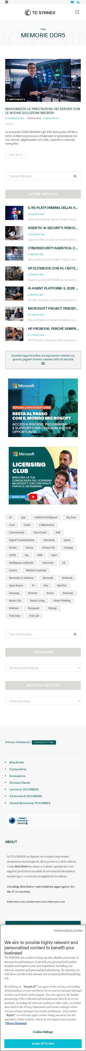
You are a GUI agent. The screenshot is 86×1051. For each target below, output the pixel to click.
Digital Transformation (21, 540)
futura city (48, 547)
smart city (15, 600)
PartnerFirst (17, 769)
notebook (67, 577)
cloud (27, 524)
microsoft (48, 577)
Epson (67, 540)
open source (16, 585)
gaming (68, 547)
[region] (43, 988)
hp (26, 555)
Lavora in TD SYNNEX (23, 789)
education (49, 540)
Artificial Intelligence (45, 517)
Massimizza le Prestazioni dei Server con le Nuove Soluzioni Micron (42, 111)
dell (58, 532)
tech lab (34, 615)
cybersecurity (16, 532)
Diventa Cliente (19, 783)
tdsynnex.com (56, 901)
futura (29, 547)
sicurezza (68, 593)
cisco (12, 524)
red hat (61, 585)
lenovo (13, 570)
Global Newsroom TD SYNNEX (29, 803)
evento (13, 547)
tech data (14, 615)
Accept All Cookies (43, 1043)
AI (10, 517)
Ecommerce (17, 776)
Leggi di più (16, 155)
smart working (62, 600)
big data (71, 517)
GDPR (12, 555)
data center (40, 532)
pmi (46, 585)
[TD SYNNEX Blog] (40, 12)
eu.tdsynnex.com (36, 901)
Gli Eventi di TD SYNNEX (25, 796)
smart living (37, 600)
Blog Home (16, 762)
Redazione (34, 118)
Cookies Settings (44, 742)
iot (63, 562)
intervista (47, 562)
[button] (77, 12)
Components (16, 99)
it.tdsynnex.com (16, 901)
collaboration (46, 524)
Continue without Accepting (68, 930)
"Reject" (10, 1015)
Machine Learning (36, 570)
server (50, 593)
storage (52, 608)
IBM (39, 555)
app (23, 517)
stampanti (33, 608)
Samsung (14, 593)
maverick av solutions (21, 577)
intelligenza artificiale (21, 562)
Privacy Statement (17, 742)
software (14, 608)
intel (54, 555)
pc (33, 585)
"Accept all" (30, 986)
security (32, 593)
